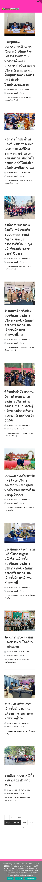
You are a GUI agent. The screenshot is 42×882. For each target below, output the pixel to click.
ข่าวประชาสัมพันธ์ (12, 93)
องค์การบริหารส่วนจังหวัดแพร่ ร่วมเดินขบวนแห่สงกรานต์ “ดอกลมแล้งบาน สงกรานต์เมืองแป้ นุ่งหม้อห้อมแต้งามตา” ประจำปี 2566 (18, 239)
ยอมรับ (10, 879)
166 (19, 818)
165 (12, 818)
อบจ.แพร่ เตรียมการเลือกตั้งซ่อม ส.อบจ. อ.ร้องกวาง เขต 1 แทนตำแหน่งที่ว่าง (18, 711)
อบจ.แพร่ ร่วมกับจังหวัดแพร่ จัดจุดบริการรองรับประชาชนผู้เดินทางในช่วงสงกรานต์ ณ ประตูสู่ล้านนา (19, 485)
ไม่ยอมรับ (19, 879)
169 (31, 823)
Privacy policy (30, 879)
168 (24, 823)
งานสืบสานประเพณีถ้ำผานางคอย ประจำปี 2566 (19, 780)
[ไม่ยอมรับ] (39, 871)
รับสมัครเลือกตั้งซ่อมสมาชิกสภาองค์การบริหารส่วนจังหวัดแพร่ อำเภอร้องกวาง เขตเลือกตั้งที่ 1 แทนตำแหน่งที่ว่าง (18, 323)
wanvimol (26, 89)
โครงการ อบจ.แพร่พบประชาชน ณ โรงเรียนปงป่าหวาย (18, 642)
